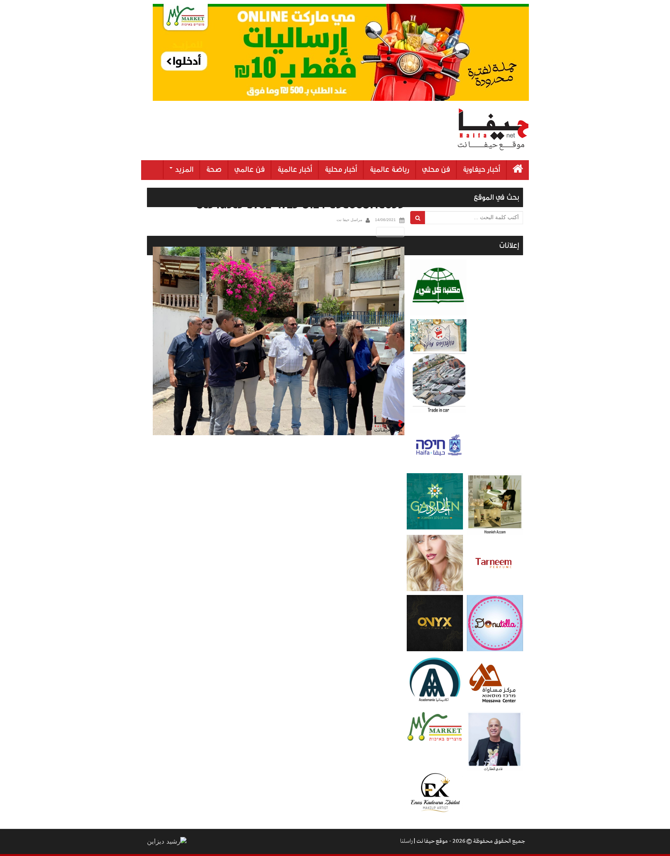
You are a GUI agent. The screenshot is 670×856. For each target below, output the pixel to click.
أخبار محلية (341, 169)
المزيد (183, 169)
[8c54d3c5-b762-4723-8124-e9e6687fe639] (278, 341)
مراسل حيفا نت (349, 220)
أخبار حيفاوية (481, 169)
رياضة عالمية (389, 169)
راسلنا (406, 841)
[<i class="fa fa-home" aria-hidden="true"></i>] (518, 170)
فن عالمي (249, 169)
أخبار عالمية (294, 169)
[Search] (417, 217)
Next (391, 232)
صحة (214, 169)
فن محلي (436, 169)
